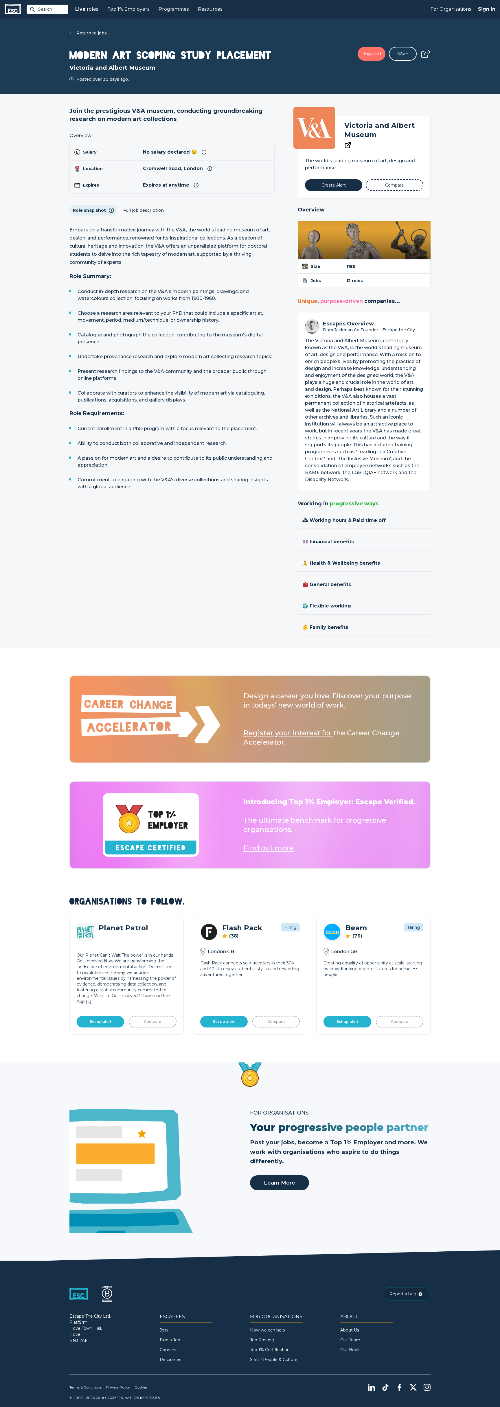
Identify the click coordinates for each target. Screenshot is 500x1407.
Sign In (486, 9)
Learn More (279, 1183)
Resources (210, 9)
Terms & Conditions (85, 1387)
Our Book (350, 1349)
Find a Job (170, 1339)
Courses (168, 1349)
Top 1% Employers (128, 9)
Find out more (268, 848)
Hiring (290, 927)
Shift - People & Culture (273, 1359)
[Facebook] (399, 1387)
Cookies (141, 1387)
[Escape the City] (13, 9)
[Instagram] (427, 1387)
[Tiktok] (385, 1387)
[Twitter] (413, 1387)
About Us (349, 1330)
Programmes (174, 9)
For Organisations (451, 9)
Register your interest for (288, 733)
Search (45, 9)
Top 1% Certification (270, 1349)
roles (86, 9)
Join (164, 1330)
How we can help (267, 1330)
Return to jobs (91, 33)
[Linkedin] (371, 1387)
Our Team (350, 1339)
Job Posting (262, 1339)
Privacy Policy (118, 1387)
